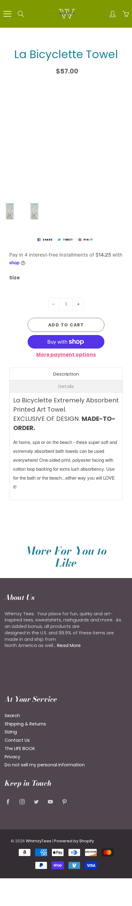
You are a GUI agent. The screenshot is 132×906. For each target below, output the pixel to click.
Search (12, 715)
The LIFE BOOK (20, 748)
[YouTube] (50, 801)
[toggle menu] (7, 13)
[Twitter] (36, 801)
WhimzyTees (38, 841)
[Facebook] (7, 801)
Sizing (11, 732)
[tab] (66, 374)
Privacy (12, 757)
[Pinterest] (64, 801)
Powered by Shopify (74, 841)
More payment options (66, 354)
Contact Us (17, 740)
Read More (69, 645)
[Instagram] (22, 801)
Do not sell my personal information (45, 765)
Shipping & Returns (25, 724)
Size (14, 277)
